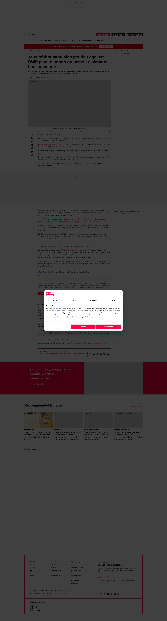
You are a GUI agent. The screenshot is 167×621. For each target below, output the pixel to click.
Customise (83, 326)
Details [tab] (74, 300)
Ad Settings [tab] (93, 300)
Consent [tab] (54, 300)
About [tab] (113, 300)
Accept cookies (108, 326)
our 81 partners (56, 308)
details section (105, 321)
